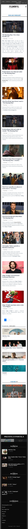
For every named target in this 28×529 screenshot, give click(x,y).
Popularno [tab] (12, 326)
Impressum (8, 1)
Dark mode (18, 3)
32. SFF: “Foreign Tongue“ (14, 477)
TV (2, 518)
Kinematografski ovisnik (7, 505)
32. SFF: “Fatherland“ (13, 491)
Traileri (3, 513)
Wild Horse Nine (6, 336)
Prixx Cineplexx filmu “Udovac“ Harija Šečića (12, 347)
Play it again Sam (5, 509)
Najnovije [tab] (5, 326)
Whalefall (4, 372)
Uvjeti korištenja (14, 1)
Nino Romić (5, 105)
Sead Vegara (5, 38)
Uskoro (13, 381)
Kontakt (20, 1)
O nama (3, 1)
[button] (26, 7)
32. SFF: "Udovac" (12, 484)
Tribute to (4, 515)
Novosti (3, 507)
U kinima (4, 520)
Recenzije (14, 473)
